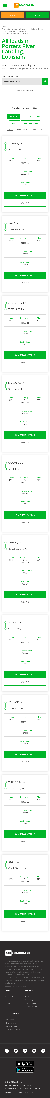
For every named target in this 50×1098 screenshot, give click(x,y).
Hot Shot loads (30, 123)
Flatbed (27, 116)
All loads (13, 116)
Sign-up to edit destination (34, 68)
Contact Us (38, 1089)
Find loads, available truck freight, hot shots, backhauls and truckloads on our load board (24, 30)
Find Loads (9, 1020)
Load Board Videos (32, 1006)
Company (9, 996)
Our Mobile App (11, 1026)
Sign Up (12, 15)
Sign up (10, 130)
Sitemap (8, 1092)
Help (20, 1089)
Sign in (37, 15)
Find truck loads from (12, 76)
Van (38, 116)
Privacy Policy (26, 1085)
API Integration (10, 1089)
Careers (28, 1089)
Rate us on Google (26, 1092)
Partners (8, 1000)
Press (7, 1003)
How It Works (10, 1023)
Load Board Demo (12, 1030)
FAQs (27, 996)
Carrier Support (30, 1000)
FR (15, 1092)
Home (4, 27)
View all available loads (25, 91)
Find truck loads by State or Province (16, 33)
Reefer (14, 123)
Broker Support (31, 1003)
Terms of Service (11, 1085)
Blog (7, 1006)
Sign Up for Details (24, 195)
